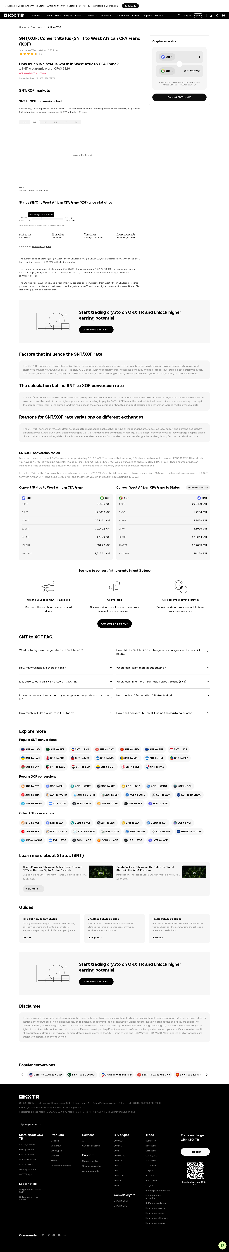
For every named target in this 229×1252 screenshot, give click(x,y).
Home (22, 27)
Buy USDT (119, 1140)
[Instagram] (53, 1235)
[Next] (207, 1075)
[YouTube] (59, 1235)
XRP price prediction (156, 1203)
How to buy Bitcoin (155, 1213)
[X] (42, 1235)
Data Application (27, 1169)
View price (94, 937)
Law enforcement (28, 1159)
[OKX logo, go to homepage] (14, 15)
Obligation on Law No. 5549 (30, 1190)
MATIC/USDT (152, 1155)
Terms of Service (56, 1036)
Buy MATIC (119, 1155)
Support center (90, 1161)
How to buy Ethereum (157, 1218)
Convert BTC (120, 1206)
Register (195, 1151)
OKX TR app (25, 1174)
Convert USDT (121, 1201)
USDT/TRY (151, 1140)
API (83, 1140)
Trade (49, 15)
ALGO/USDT (152, 1175)
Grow (78, 15)
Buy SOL (118, 1160)
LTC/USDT (151, 1185)
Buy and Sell (123, 15)
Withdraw (106, 15)
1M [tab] (55, 122)
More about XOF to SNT (198, 487)
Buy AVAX (119, 1180)
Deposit (91, 15)
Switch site (130, 6)
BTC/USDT (151, 1145)
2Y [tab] (76, 122)
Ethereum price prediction (153, 1196)
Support (148, 15)
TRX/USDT (151, 1165)
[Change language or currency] (223, 15)
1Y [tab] (65, 122)
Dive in (27, 937)
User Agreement (27, 1144)
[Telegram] (48, 1235)
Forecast (158, 937)
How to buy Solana (155, 1223)
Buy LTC (118, 1185)
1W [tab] (45, 122)
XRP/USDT (151, 1170)
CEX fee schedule (91, 1145)
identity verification (113, 607)
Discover (35, 15)
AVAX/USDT (151, 1180)
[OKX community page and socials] (64, 1235)
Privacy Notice (26, 1149)
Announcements (90, 1171)
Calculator (36, 27)
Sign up (198, 15)
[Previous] (22, 1075)
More (158, 15)
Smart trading (62, 15)
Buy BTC (118, 1145)
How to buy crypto (155, 1208)
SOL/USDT (151, 1160)
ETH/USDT (151, 1150)
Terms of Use (120, 1032)
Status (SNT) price (41, 246)
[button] (179, 15)
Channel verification (92, 1166)
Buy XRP (118, 1165)
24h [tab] (34, 122)
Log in (187, 15)
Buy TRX (118, 1170)
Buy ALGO (119, 1175)
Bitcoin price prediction (158, 1190)
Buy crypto (56, 1150)
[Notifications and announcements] (217, 15)
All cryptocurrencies (61, 1165)
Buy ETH (118, 1150)
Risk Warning (141, 1032)
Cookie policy (26, 1164)
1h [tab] (24, 122)
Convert (136, 15)
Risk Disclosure (26, 1154)
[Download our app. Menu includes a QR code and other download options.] (211, 15)
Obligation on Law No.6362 (28, 1198)
